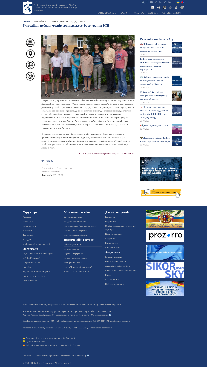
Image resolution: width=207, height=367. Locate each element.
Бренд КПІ (67, 311)
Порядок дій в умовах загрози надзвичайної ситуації (50, 338)
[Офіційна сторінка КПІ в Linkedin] (160, 2)
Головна (26, 21)
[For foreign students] (182, 7)
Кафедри (27, 239)
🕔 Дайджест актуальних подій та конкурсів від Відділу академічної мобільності (154, 80)
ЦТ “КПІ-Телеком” (31, 258)
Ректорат (27, 217)
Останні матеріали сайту (156, 39)
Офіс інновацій (30, 280)
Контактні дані (29, 311)
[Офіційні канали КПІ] (156, 2)
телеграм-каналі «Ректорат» (69, 345)
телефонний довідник (120, 321)
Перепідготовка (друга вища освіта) (80, 226)
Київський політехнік (51, 172)
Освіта (139, 12)
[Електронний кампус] (170, 7)
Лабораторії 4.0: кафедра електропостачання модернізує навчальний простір (154, 95)
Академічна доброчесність (117, 266)
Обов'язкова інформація (49, 311)
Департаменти (29, 226)
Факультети (28, 235)
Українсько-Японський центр (36, 271)
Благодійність (47, 168)
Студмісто (27, 267)
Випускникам (111, 243)
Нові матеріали (104, 311)
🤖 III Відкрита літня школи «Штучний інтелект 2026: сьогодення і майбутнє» (153, 47)
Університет (107, 12)
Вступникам (111, 221)
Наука (153, 12)
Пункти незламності (35, 341)
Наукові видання (71, 249)
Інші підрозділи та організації (36, 244)
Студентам (110, 238)
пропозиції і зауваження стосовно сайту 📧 (69, 355)
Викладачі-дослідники (115, 261)
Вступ (125, 12)
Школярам (110, 217)
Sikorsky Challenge (113, 257)
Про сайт (78, 311)
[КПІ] (178, 2)
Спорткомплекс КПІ (32, 262)
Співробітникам (112, 247)
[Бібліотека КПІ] (176, 7)
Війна (108, 275)
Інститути (27, 230)
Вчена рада (28, 221)
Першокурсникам (113, 234)
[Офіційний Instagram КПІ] (165, 2)
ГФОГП (45, 165)
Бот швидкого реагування (100, 328)
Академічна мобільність (75, 221)
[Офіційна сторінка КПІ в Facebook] (147, 2)
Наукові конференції (73, 253)
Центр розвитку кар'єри (34, 276)
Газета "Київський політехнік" (78, 267)
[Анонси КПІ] (158, 7)
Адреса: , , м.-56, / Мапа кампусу (65, 315)
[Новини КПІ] (152, 7)
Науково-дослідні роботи (75, 258)
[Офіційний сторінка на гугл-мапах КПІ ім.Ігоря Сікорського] (169, 2)
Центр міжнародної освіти (76, 235)
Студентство (171, 12)
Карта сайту (89, 311)
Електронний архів (73, 262)
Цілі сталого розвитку (115, 284)
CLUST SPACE (112, 279)
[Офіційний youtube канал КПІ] (151, 2)
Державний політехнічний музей (38, 253)
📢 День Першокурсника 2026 (154, 125)
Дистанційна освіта (73, 217)
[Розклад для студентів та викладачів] (164, 7)
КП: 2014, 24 (47, 161)
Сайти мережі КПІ (72, 244)
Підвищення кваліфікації (75, 230)
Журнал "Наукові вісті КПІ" (77, 271)
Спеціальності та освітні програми (121, 270)
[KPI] (182, 2)
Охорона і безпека (64, 168)
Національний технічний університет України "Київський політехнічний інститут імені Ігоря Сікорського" (55, 7)
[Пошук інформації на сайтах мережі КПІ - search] (142, 2)
